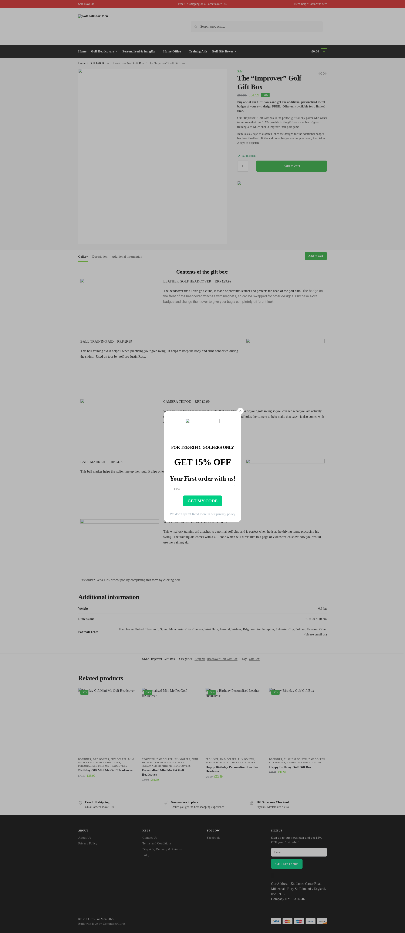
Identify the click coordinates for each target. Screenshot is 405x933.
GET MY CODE (202, 500)
